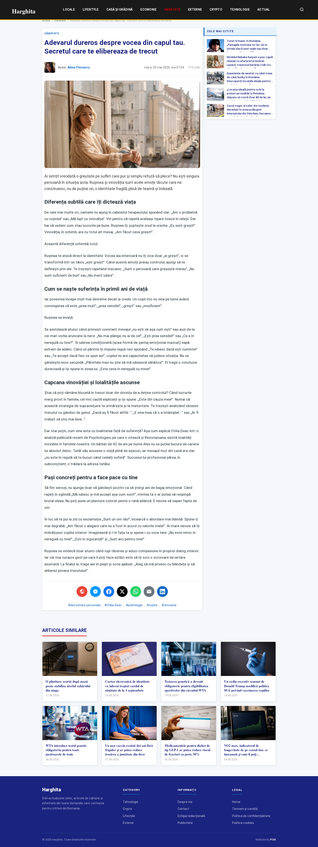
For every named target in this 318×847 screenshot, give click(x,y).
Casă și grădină (119, 9)
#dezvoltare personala (84, 605)
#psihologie (134, 605)
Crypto (216, 9)
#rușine (152, 605)
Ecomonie (148, 9)
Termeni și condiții (245, 809)
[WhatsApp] (135, 591)
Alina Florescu (78, 67)
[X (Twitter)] (122, 591)
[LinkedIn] (162, 591)
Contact (183, 809)
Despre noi (185, 802)
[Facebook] (108, 591)
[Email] (149, 591)
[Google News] (82, 591)
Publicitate (185, 823)
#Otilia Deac (113, 605)
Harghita (51, 789)
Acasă (46, 20)
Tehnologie (240, 9)
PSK (273, 839)
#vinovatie (169, 605)
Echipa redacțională (191, 816)
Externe (195, 9)
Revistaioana (155, 437)
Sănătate (172, 9)
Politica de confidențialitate (251, 816)
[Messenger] (95, 591)
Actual (263, 9)
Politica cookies (243, 823)
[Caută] (301, 9)
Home (236, 802)
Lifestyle (91, 9)
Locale (69, 9)
